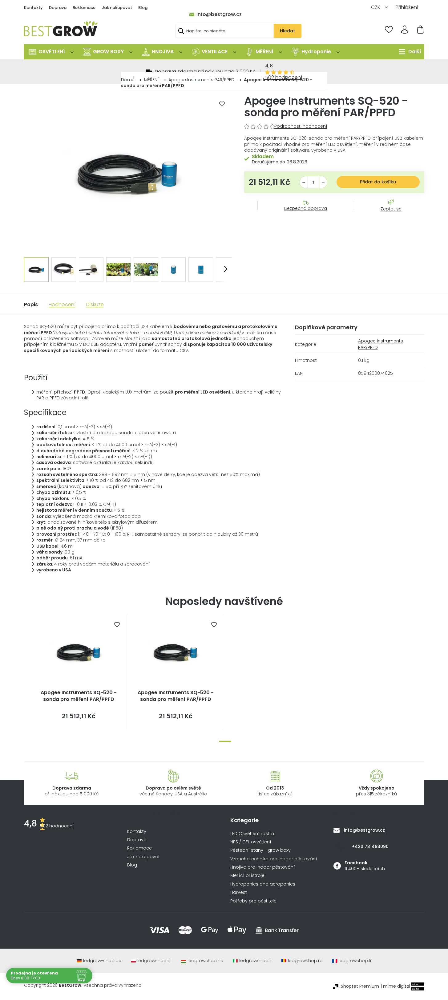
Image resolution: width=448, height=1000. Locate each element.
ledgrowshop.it (255, 961)
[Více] (408, 51)
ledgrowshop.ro (305, 961)
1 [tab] (225, 741)
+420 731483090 (370, 846)
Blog (142, 7)
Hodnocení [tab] (62, 304)
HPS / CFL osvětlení (250, 842)
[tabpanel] (78, 671)
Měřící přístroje (247, 875)
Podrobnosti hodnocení (300, 126)
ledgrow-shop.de (102, 961)
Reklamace (84, 7)
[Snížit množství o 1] (304, 182)
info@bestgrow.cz (219, 14)
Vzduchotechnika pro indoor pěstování (273, 859)
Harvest (238, 892)
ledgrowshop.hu (205, 961)
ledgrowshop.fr (355, 961)
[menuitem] (51, 51)
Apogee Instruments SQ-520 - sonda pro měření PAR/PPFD (79, 696)
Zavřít (388, 215)
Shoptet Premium (360, 986)
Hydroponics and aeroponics (262, 884)
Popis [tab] (31, 304)
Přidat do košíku (378, 182)
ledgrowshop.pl (154, 961)
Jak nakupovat (117, 7)
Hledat (287, 31)
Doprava (58, 7)
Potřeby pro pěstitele (253, 901)
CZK (376, 7)
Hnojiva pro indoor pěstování (262, 867)
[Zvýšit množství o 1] (323, 182)
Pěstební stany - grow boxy (260, 850)
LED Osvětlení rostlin (252, 834)
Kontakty (33, 7)
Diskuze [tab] (95, 304)
